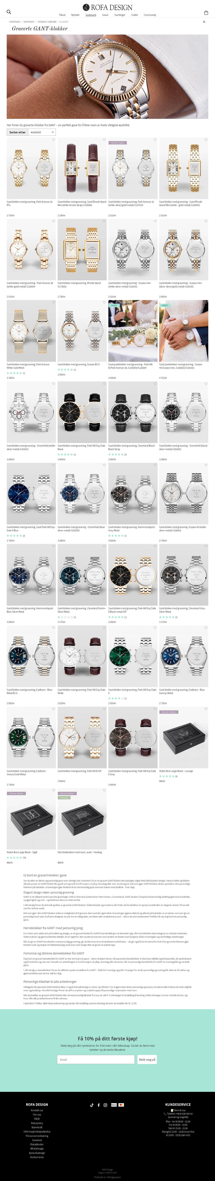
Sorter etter (17, 132)
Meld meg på (147, 1059)
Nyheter (75, 15)
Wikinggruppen (114, 1177)
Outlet (134, 15)
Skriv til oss (179, 1110)
